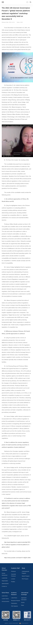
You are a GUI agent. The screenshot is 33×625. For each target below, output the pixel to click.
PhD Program (25, 579)
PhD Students (14, 606)
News (22, 605)
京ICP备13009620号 (24, 623)
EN (27, 2)
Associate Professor (13, 575)
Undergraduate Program (25, 572)
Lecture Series (5, 598)
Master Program (25, 576)
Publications (14, 603)
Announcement (5, 601)
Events (22, 602)
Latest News (5, 596)
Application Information (24, 598)
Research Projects (15, 600)
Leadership (4, 578)
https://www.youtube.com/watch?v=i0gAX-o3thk (17, 557)
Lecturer (13, 579)
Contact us (4, 586)
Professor (13, 571)
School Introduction (4, 574)
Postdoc (13, 581)
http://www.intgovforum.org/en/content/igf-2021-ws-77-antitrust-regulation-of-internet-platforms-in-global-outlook (16, 544)
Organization (5, 580)
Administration (5, 583)
